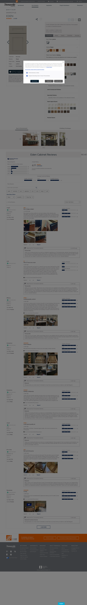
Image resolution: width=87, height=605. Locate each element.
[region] (44, 72)
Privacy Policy (49, 67)
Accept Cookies (58, 81)
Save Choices (34, 81)
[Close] (63, 62)
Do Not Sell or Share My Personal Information (34, 69)
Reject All (49, 81)
